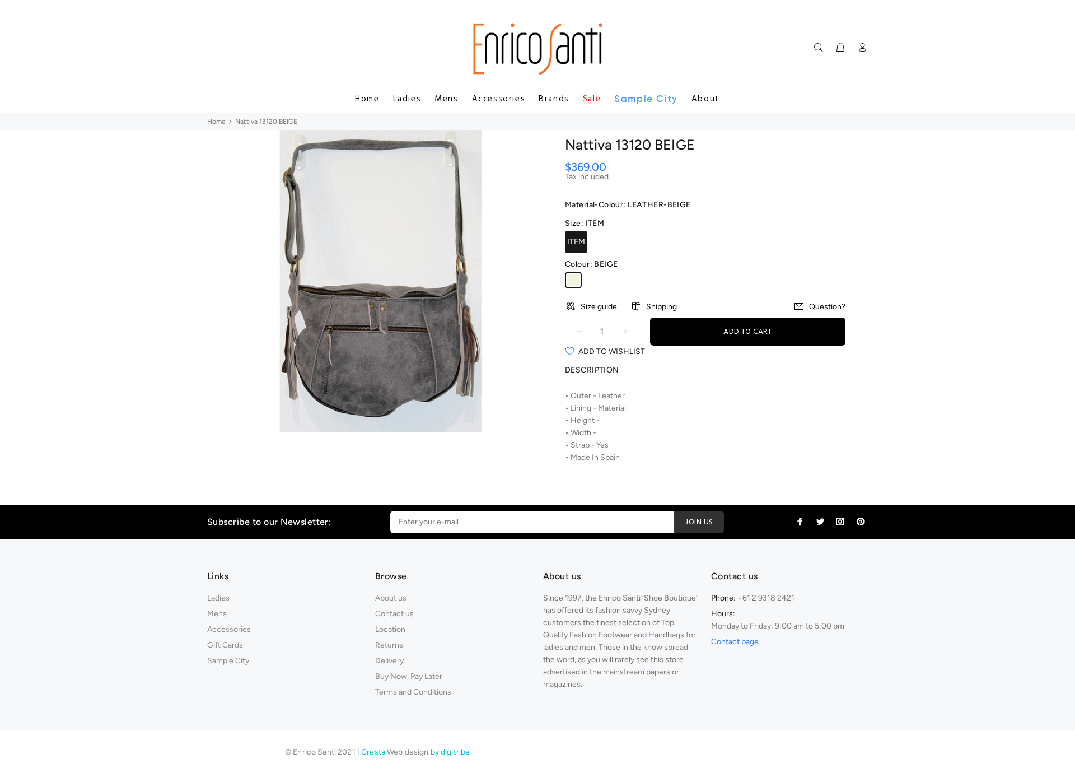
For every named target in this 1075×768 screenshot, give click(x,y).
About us (390, 598)
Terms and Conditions (413, 692)
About (705, 99)
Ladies (407, 99)
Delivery (389, 660)
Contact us (394, 613)
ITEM (576, 241)
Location (390, 629)
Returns (389, 645)
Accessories (499, 99)
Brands (554, 99)
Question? (827, 306)
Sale (592, 99)
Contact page (735, 641)
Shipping (661, 306)
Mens (446, 99)
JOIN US (699, 522)
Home (367, 99)
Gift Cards (225, 645)
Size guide (599, 306)
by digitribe (450, 752)
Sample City (646, 99)
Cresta (374, 752)
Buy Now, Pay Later (408, 676)
